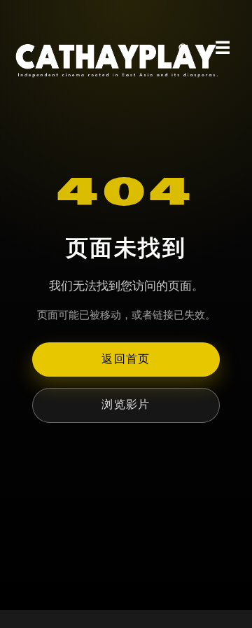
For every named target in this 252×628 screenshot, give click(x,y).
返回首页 (126, 358)
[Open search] (183, 48)
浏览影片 (126, 404)
